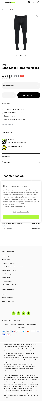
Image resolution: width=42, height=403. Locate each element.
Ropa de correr (16, 10)
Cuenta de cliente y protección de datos (12, 266)
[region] (21, 201)
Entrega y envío (6, 259)
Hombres (6, 10)
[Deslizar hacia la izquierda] (16, 55)
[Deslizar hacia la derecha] (25, 55)
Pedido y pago (5, 256)
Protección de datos (31, 324)
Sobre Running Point (7, 297)
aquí (22, 203)
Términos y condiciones (17, 324)
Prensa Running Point (8, 301)
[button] (2, 2)
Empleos (4, 294)
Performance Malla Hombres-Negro (13, 223)
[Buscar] (29, 2)
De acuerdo (21, 217)
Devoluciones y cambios (8, 263)
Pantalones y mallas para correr (32, 10)
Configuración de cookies (9, 284)
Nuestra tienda (6, 277)
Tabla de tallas (6, 103)
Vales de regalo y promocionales (10, 274)
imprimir (7, 324)
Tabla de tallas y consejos (9, 270)
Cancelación (21, 327)
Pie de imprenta (20, 206)
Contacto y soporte (7, 281)
